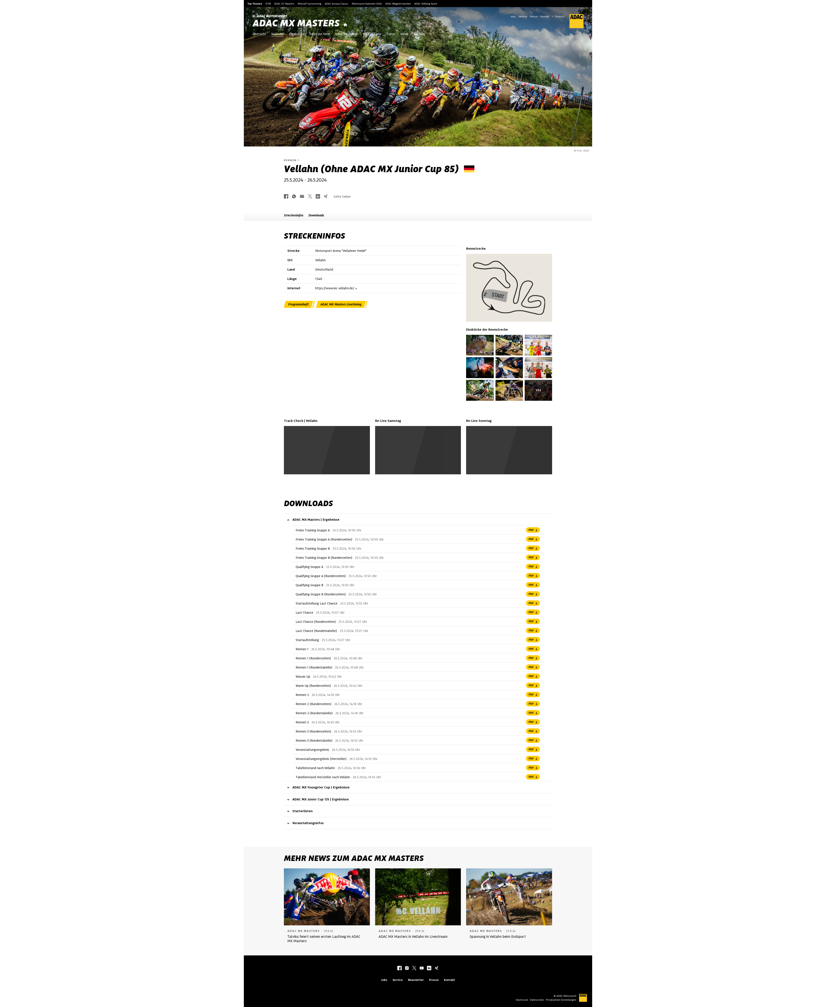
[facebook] (399, 968)
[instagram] (407, 968)
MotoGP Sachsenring (309, 3)
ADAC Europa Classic (336, 3)
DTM (268, 3)
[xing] (436, 968)
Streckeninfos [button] (293, 215)
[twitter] (414, 968)
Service (522, 16)
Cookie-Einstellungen (332, 459)
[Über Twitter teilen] (310, 196)
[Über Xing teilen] (326, 196)
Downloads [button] (316, 215)
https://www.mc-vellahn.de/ (334, 288)
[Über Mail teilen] (302, 196)
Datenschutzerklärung (335, 462)
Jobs (513, 16)
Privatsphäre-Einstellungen (561, 999)
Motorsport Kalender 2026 (367, 3)
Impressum (522, 999)
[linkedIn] (429, 968)
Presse (534, 16)
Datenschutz (537, 999)
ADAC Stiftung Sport (425, 3)
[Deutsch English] (558, 16)
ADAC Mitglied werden (398, 3)
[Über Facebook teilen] (286, 196)
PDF (531, 530)
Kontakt (544, 16)
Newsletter (416, 980)
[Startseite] (345, 25)
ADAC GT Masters (284, 3)
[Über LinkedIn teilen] (318, 196)
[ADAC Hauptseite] (573, 21)
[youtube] (422, 968)
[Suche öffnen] (430, 34)
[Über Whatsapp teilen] (294, 196)
